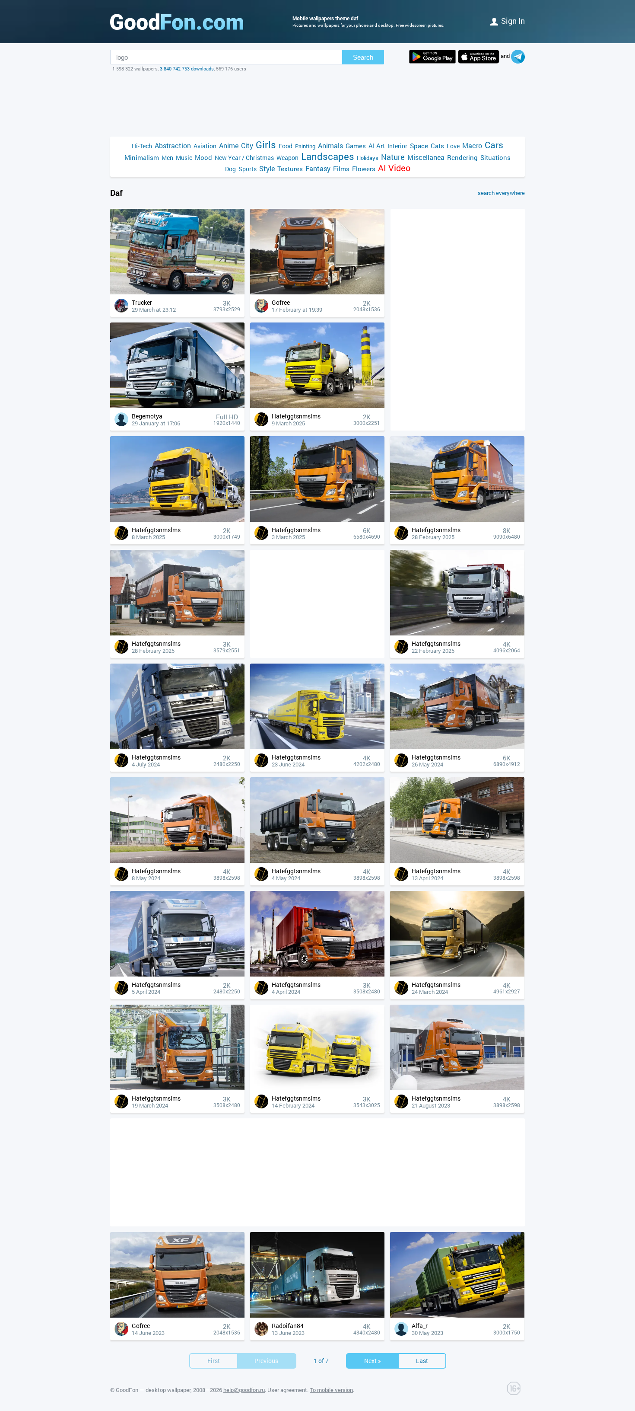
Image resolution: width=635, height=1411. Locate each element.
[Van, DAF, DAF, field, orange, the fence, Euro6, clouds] (457, 519)
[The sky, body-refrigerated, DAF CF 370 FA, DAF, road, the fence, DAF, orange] (177, 860)
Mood (203, 157)
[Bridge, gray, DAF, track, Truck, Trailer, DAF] (177, 406)
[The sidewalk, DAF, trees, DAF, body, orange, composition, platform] (457, 860)
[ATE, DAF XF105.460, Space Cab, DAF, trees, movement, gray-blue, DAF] (177, 747)
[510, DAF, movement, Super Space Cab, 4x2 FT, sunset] (317, 292)
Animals (330, 145)
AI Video (394, 168)
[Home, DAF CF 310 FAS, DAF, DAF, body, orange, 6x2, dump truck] (177, 633)
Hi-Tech (142, 146)
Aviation (205, 146)
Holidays (367, 158)
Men (167, 157)
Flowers (363, 168)
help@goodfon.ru (244, 1390)
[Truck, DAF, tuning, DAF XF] (177, 292)
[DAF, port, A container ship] (317, 1315)
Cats (437, 145)
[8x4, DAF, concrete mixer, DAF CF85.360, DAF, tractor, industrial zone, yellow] (317, 406)
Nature (393, 157)
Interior (397, 146)
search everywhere (501, 193)
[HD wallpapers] (432, 57)
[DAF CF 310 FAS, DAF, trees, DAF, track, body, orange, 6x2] (317, 519)
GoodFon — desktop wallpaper (153, 1390)
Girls (266, 145)
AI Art (376, 145)
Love (453, 146)
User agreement (287, 1390)
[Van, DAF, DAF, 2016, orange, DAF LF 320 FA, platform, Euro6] (177, 1088)
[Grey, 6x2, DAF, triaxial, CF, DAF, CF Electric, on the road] (457, 633)
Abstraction (173, 145)
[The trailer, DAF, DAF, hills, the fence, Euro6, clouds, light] (457, 974)
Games (356, 145)
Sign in (513, 21)
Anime (228, 145)
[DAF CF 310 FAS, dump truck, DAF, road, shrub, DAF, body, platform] (457, 747)
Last (422, 1361)
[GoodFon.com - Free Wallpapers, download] (176, 21)
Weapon (287, 157)
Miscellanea (425, 157)
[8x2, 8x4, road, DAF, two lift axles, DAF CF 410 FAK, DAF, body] (317, 974)
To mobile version (331, 1390)
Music (184, 157)
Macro (472, 145)
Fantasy (317, 168)
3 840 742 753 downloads (187, 68)
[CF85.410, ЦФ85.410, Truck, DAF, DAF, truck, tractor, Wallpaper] (457, 1315)
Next (370, 1361)
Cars (494, 145)
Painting (305, 146)
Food (285, 146)
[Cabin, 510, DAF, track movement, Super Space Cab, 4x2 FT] (177, 1315)
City (247, 145)
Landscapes (327, 156)
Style (267, 168)
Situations (495, 157)
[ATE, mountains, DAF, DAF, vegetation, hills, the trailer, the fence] (177, 974)
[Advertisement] (317, 104)
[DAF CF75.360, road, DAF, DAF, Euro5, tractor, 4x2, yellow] (177, 519)
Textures (290, 168)
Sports (247, 169)
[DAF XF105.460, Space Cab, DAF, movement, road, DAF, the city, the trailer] (317, 747)
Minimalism (141, 157)
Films (341, 168)
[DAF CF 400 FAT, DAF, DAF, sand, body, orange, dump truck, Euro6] (317, 860)
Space (419, 145)
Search (363, 57)
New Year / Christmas (244, 157)
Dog (230, 169)
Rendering (462, 157)
